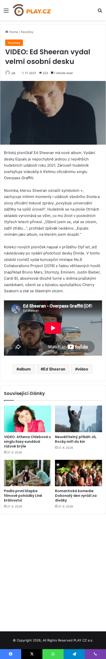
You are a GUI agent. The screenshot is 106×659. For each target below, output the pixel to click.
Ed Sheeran (54, 369)
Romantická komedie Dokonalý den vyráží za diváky (76, 495)
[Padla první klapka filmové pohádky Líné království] (27, 473)
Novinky (27, 32)
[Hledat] (99, 12)
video (83, 369)
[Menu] (6, 12)
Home (13, 32)
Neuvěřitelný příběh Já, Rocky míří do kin (76, 439)
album (25, 369)
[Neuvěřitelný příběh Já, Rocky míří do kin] (78, 419)
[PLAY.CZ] (32, 10)
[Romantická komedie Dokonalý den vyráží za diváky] (78, 473)
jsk (14, 73)
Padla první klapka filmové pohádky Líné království (23, 495)
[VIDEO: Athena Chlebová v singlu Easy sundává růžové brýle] (27, 419)
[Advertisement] (53, 571)
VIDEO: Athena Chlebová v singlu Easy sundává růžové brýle (27, 441)
